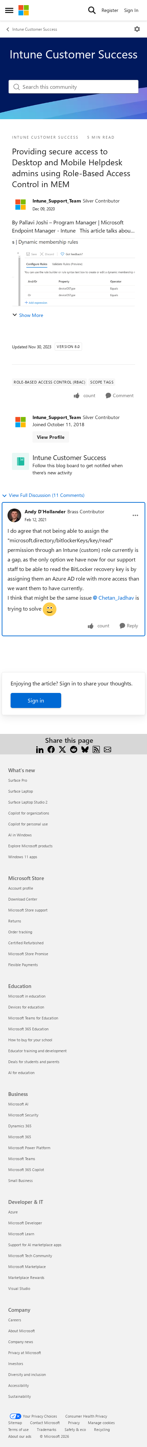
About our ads (19, 1436)
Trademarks (46, 1429)
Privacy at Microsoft (24, 1352)
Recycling (102, 1429)
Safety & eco (75, 1429)
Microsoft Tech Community (30, 1255)
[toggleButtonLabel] (137, 29)
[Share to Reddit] (73, 748)
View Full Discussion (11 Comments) (46, 495)
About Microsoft (21, 1330)
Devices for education (26, 1007)
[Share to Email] (107, 748)
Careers (14, 1319)
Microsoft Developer (25, 1222)
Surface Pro (17, 780)
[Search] (92, 10)
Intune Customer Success (34, 29)
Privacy (74, 1422)
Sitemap (15, 1422)
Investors (15, 1363)
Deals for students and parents (33, 1061)
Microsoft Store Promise (28, 953)
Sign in (36, 700)
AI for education (21, 1072)
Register (110, 10)
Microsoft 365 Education (28, 1028)
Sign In (131, 10)
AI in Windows (20, 834)
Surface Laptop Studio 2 (28, 802)
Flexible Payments (23, 964)
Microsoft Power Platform (29, 1147)
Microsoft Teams (21, 1158)
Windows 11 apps (22, 856)
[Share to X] (62, 748)
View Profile (51, 437)
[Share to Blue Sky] (85, 748)
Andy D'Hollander (45, 511)
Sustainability (19, 1396)
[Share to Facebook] (51, 748)
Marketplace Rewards (26, 1277)
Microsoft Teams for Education (33, 1017)
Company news (20, 1341)
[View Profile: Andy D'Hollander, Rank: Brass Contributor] (14, 515)
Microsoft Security (23, 1114)
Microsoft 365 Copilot (26, 1169)
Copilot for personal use (28, 823)
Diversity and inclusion (27, 1374)
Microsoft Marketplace (27, 1266)
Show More (31, 315)
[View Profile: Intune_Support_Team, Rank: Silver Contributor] (20, 204)
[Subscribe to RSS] (96, 748)
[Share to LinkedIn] (39, 748)
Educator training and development (37, 1050)
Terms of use (18, 1429)
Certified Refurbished (25, 942)
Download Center (22, 899)
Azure (13, 1211)
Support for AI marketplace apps (35, 1244)
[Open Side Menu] (9, 10)
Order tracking (20, 931)
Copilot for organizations (28, 813)
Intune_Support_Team (56, 200)
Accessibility (18, 1385)
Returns (14, 920)
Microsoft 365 (19, 1136)
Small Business (20, 1180)
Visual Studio (19, 1288)
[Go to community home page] (23, 10)
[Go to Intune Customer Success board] (20, 461)
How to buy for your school (30, 1039)
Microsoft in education (26, 996)
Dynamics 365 (19, 1125)
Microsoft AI (18, 1104)
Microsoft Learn (21, 1233)
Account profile (20, 888)
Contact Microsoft (45, 1422)
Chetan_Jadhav (116, 597)
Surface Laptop (20, 791)
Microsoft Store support (28, 910)
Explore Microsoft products (30, 845)
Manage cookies (101, 1422)
